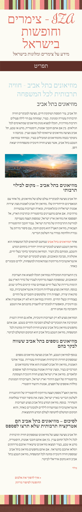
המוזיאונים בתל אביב (59, 242)
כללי (74, 468)
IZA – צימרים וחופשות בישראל (41, 30)
